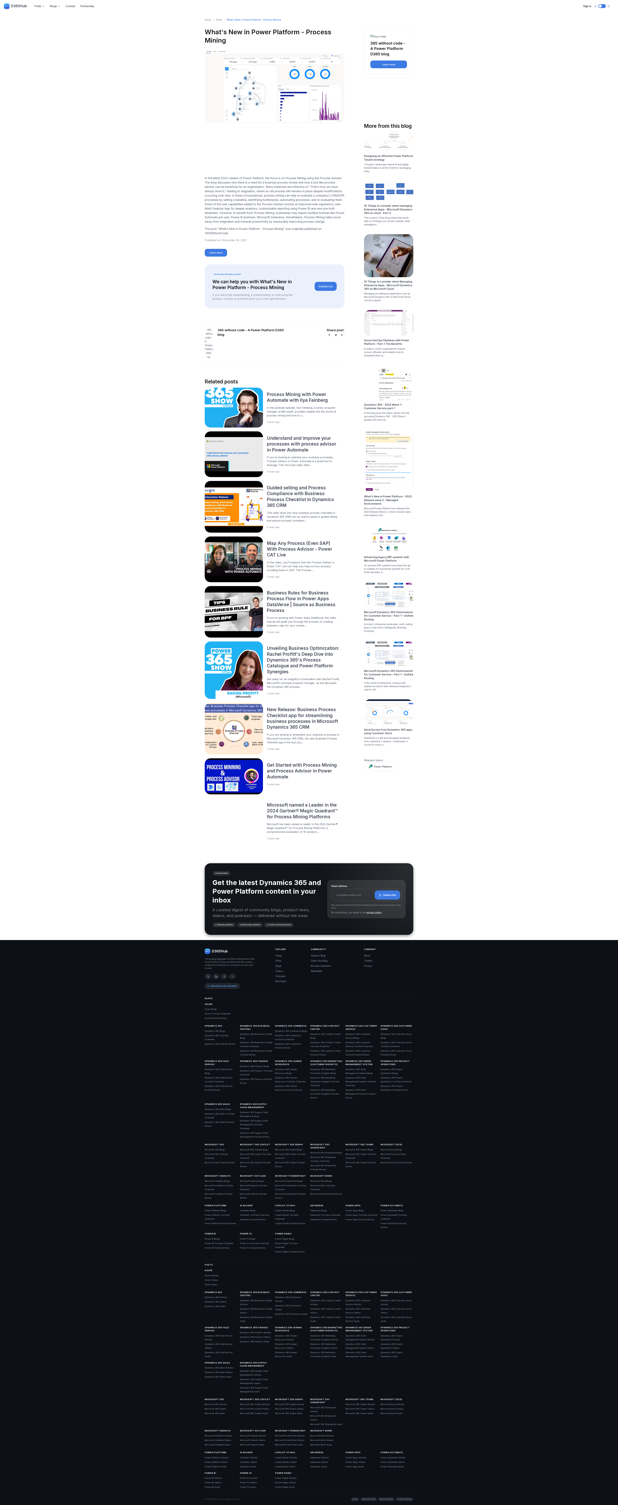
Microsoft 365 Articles (216, 1404)
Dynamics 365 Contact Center (325, 1027)
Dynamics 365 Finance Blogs (254, 1066)
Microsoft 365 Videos (215, 1408)
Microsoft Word (321, 1176)
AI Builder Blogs (248, 1210)
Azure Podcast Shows (216, 1018)
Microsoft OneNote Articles (218, 1435)
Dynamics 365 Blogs (215, 1031)
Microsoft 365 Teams (360, 1144)
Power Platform (383, 766)
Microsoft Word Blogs (321, 1181)
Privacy (368, 965)
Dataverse (316, 1205)
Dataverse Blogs (318, 1210)
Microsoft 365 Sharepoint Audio (326, 1424)
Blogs (53, 6)
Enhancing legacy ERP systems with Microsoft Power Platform (386, 558)
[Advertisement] (274, 150)
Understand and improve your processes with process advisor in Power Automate (301, 444)
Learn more (215, 252)
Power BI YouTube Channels (219, 1243)
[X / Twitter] (208, 976)
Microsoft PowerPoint (290, 1176)
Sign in (587, 6)
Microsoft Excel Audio (392, 1413)
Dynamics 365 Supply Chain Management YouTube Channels (254, 1124)
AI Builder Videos (248, 1462)
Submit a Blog (318, 955)
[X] (341, 335)
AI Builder (246, 1205)
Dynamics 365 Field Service (217, 1063)
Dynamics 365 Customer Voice (396, 1027)
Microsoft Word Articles (322, 1435)
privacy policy (374, 912)
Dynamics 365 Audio (215, 1306)
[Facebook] (329, 335)
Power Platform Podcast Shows (220, 1223)
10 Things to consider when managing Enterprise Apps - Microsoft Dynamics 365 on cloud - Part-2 (388, 209)
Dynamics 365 (213, 1026)
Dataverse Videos (319, 1462)
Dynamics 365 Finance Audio (254, 1341)
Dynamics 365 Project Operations (395, 1063)
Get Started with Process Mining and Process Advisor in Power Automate (302, 771)
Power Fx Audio (248, 1487)
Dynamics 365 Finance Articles (255, 1332)
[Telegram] (335, 335)
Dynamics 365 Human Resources (288, 1063)
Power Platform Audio (216, 1466)
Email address (339, 886)
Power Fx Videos (248, 1482)
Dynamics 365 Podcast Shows (220, 1044)
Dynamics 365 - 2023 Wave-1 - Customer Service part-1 (383, 406)
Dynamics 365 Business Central (255, 1027)
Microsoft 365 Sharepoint (319, 1146)
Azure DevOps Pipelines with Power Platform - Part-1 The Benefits (386, 342)
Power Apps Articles (356, 1457)
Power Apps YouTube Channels (362, 1215)
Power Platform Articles (216, 1457)
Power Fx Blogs (247, 1238)
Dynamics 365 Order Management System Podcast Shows (360, 1094)
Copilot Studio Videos (286, 1462)
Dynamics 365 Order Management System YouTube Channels (361, 1081)
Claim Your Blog (319, 960)
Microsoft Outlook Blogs (252, 1181)
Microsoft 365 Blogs (215, 1149)
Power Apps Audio (355, 1466)
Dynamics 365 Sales (217, 1104)
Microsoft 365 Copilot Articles (255, 1404)
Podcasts (280, 976)
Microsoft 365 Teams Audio (359, 1413)
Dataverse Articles (319, 1457)
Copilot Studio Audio (285, 1466)
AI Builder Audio (248, 1466)
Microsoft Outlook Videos (252, 1440)
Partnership (87, 6)
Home (208, 19)
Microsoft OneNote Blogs (217, 1181)
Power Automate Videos (393, 1462)
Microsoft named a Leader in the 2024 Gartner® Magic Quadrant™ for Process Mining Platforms (302, 810)
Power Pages (283, 1233)
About (367, 955)
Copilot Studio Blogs (285, 1210)
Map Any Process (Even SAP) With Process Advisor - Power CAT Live (299, 549)
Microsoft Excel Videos (392, 1408)
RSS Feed (281, 981)
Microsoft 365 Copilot (255, 1144)
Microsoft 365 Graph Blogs (288, 1149)
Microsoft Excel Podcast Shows (396, 1162)
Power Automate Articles (393, 1457)
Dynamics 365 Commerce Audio (291, 1314)
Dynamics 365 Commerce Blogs (291, 1031)
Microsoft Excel (392, 1144)
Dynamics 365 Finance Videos (255, 1337)
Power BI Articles (213, 1478)
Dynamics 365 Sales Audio (218, 1376)
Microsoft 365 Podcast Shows (220, 1162)
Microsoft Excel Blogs (391, 1149)
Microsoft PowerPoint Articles (290, 1435)
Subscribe (389, 895)
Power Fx (246, 1233)
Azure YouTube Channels (217, 1013)
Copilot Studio (285, 1205)
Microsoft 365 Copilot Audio (254, 1413)
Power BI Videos (213, 1482)
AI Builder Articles (249, 1457)
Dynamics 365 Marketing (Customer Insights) (326, 1063)
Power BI (210, 1233)
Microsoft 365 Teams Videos (360, 1408)
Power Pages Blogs (285, 1238)
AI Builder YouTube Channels (254, 1215)
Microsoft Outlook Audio (252, 1444)
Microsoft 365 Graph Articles (289, 1404)
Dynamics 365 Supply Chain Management (253, 1106)
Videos (279, 971)
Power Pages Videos (285, 1482)
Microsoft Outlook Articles (253, 1435)
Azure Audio (211, 1284)
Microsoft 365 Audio (215, 1413)
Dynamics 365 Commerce (291, 1026)
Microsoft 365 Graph (289, 1144)
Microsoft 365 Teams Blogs (359, 1149)
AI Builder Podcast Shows (253, 1219)
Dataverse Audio (318, 1466)
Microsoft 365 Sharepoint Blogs (326, 1152)
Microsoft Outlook (253, 1176)
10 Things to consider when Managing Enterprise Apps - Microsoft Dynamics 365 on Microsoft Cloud (388, 285)
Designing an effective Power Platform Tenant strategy (388, 157)
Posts (38, 6)
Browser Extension (321, 965)
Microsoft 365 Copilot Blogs (254, 1149)
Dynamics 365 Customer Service (361, 1027)
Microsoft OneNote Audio (217, 1444)
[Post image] (234, 408)
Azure (208, 1004)
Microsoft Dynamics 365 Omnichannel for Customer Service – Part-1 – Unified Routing (388, 616)
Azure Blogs (211, 1009)
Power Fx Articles (249, 1478)
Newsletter (316, 971)
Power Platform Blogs (215, 1210)
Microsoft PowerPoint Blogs (289, 1181)
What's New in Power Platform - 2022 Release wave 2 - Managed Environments (388, 500)
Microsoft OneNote (218, 1176)
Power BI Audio (212, 1487)
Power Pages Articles (286, 1478)
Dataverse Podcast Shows (323, 1219)
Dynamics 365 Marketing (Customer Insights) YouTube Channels (324, 1081)
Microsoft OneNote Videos (218, 1440)
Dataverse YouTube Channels (325, 1215)
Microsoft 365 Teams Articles (360, 1404)
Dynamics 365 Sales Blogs (218, 1109)
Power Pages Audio (285, 1487)
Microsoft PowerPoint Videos (289, 1440)
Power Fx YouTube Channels (254, 1243)
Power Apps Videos (355, 1462)
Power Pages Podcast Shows (290, 1251)
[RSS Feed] (232, 976)
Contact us (326, 286)
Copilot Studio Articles (286, 1457)
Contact (70, 6)
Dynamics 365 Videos (216, 1301)
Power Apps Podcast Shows (360, 1219)
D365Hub (19, 6)
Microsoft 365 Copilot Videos (254, 1408)
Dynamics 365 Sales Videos (219, 1372)
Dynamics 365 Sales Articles (219, 1367)
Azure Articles (212, 1275)
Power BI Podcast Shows (217, 1247)
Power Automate (392, 1205)
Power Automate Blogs (392, 1210)
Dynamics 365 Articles (216, 1297)
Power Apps (353, 1205)
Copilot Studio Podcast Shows (290, 1223)
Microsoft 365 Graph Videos (289, 1408)
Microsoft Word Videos (321, 1440)
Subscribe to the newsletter (224, 986)
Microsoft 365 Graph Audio (288, 1413)
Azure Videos (211, 1280)
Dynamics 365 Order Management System (359, 1063)
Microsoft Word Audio (321, 1444)
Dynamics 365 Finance (254, 1061)
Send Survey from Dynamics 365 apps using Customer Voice (388, 731)
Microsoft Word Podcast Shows (326, 1194)
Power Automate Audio (392, 1466)
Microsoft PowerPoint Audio (289, 1444)
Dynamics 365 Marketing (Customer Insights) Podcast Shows (324, 1094)
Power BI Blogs (212, 1238)
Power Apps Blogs (355, 1210)
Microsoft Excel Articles (392, 1404)
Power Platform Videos (216, 1462)
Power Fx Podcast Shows (253, 1247)
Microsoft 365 (214, 1144)
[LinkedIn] (216, 976)
